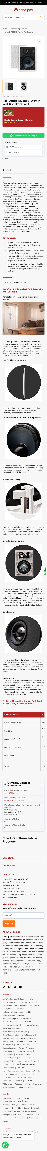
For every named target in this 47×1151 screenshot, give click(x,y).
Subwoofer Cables (25, 1077)
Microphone (21, 1041)
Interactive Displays (28, 1038)
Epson (26, 1108)
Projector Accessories (27, 1058)
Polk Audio (17, 1115)
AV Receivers (35, 1005)
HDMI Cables (27, 1022)
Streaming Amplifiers (34, 1071)
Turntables (18, 1081)
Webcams (18, 1084)
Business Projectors (27, 1002)
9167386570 (16, 888)
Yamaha (5, 1121)
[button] (3, 10)
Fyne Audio (35, 1108)
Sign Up (9, 923)
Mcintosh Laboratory (30, 1111)
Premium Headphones (11, 1025)
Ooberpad (6, 1115)
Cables (28, 1012)
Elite (19, 1108)
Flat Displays (26, 1019)
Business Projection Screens (13, 1012)
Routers (16, 1064)
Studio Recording (9, 1077)
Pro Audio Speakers (23, 1055)
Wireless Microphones (33, 1084)
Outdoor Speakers (9, 1048)
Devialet (31, 1105)
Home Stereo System (30, 1025)
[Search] (41, 17)
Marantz (17, 1111)
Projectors (6, 1064)
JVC (4, 1111)
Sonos (5, 1118)
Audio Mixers (33, 1041)
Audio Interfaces (21, 1005)
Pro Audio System (9, 1058)
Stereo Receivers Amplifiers (13, 1071)
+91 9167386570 (15, 147)
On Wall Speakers (22, 1045)
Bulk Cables (20, 1009)
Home (5, 29)
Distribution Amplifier (10, 1019)
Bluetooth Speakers (27, 999)
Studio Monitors (26, 1074)
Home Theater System (11, 1035)
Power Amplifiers (9, 1051)
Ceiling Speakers (9, 1015)
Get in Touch (9, 122)
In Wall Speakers (28, 1035)
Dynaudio (6, 1108)
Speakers (20, 1068)
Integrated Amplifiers (10, 1038)
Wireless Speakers (9, 1087)
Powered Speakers (25, 1051)
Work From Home (25, 1087)
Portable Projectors (26, 1048)
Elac (13, 1108)
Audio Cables (7, 1005)
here (22, 891)
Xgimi (24, 1118)
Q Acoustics (28, 1115)
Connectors (22, 1015)
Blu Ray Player (8, 1009)
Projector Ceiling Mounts (12, 1061)
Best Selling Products (19, 29)
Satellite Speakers (28, 1064)
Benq (18, 1098)
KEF (9, 1111)
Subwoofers (7, 1081)
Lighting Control (8, 1041)
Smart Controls (8, 1068)
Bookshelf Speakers (10, 1002)
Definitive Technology (10, 1105)
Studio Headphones (10, 1074)
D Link (26, 1101)
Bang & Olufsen (8, 1098)
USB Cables (29, 1081)
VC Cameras (7, 1084)
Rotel (37, 1115)
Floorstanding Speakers (11, 1022)
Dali (19, 1101)
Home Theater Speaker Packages (15, 1032)
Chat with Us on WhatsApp (25, 135)
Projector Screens (30, 1061)
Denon (23, 1105)
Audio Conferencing (10, 999)
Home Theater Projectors (12, 1028)
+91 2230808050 (15, 152)
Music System (8, 1045)
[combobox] (23, 17)
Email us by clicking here (14, 800)
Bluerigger (26, 1098)
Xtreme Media (34, 1118)
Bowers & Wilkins (9, 1101)
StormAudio (14, 1118)
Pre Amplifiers (8, 1055)
